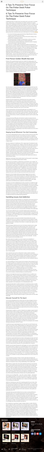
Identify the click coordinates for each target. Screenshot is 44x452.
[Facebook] (32, 433)
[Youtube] (37, 433)
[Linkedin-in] (40, 433)
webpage (36, 32)
